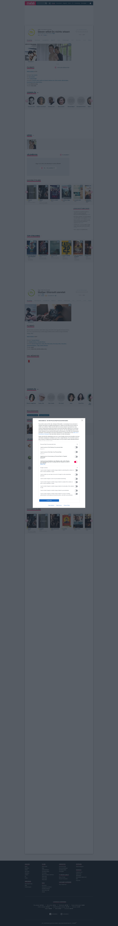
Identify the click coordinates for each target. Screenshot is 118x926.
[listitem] (59, 444)
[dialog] (59, 463)
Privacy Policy (67, 505)
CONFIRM (49, 500)
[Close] (82, 420)
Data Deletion (51, 505)
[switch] (76, 447)
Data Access (59, 505)
